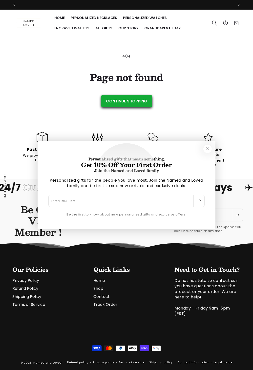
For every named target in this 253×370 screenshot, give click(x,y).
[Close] (207, 148)
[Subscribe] (198, 201)
